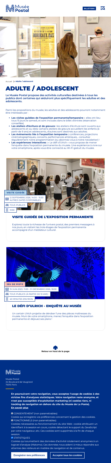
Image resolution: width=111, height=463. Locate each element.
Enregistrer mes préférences (29, 455)
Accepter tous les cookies (67, 455)
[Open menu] (103, 8)
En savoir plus (19, 407)
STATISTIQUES (22, 437)
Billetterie (89, 8)
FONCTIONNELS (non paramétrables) (35, 420)
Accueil (9, 81)
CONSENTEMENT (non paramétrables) (35, 413)
